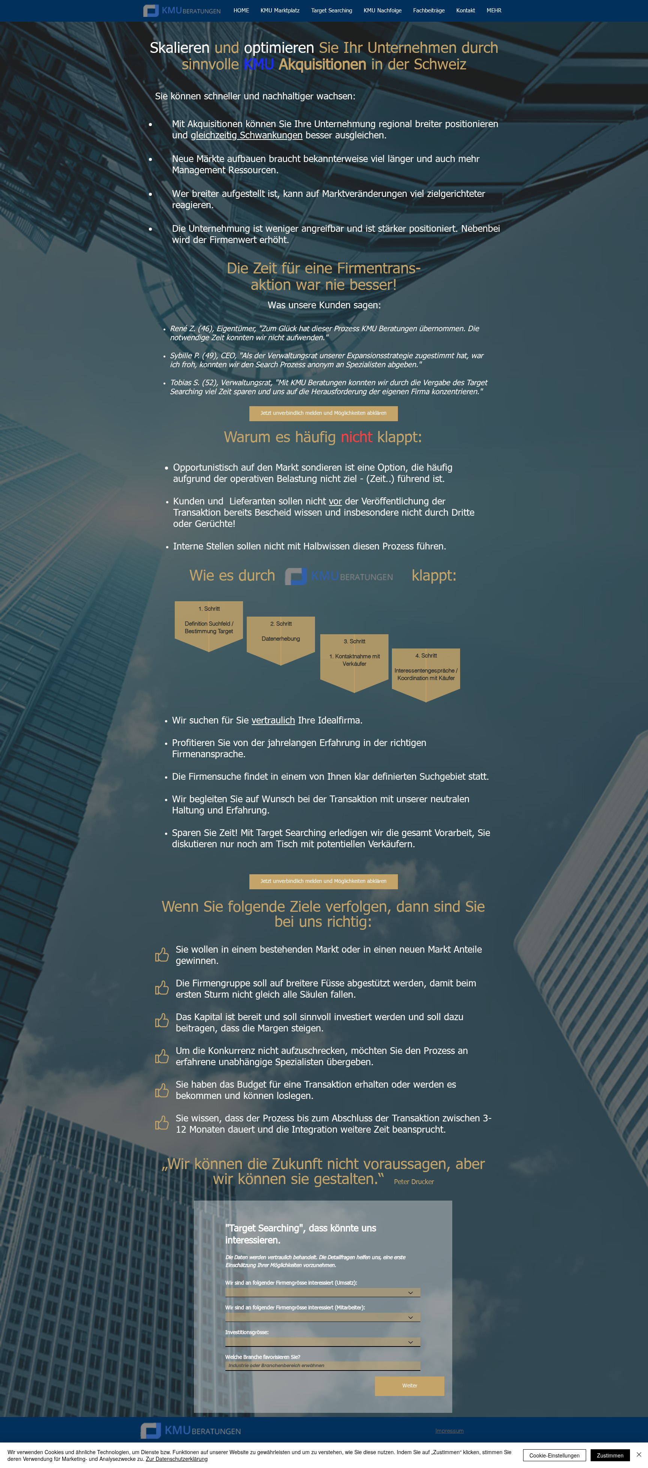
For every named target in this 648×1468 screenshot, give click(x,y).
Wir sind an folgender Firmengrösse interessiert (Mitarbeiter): (295, 1307)
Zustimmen (610, 1455)
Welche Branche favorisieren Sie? (262, 1357)
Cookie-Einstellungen (555, 1455)
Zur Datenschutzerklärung (177, 1458)
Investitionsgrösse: (247, 1332)
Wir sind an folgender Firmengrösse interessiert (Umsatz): (291, 1283)
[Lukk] (639, 1455)
